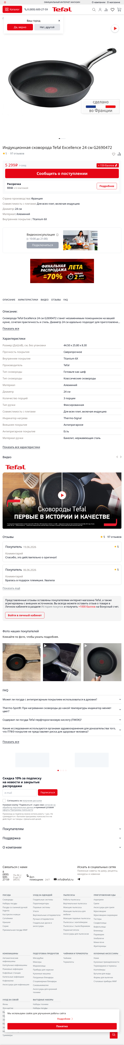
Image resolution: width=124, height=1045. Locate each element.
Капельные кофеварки (13, 976)
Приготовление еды (105, 895)
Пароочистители (71, 930)
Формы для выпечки (103, 977)
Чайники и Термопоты (75, 953)
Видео (45, 299)
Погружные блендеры (43, 977)
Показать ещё (11, 588)
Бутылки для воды (102, 973)
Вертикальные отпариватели (46, 915)
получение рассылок (32, 800)
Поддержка (12, 838)
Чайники (67, 958)
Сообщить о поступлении (62, 173)
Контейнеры (99, 969)
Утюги (36, 911)
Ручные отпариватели (43, 919)
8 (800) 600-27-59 (37, 9)
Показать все (11, 328)
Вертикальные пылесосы (75, 903)
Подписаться (48, 792)
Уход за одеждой (42, 895)
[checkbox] (4, 800)
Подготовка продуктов (46, 953)
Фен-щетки (8, 1008)
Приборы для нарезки (43, 969)
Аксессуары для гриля (104, 907)
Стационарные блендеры (45, 981)
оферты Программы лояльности (18, 810)
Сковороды (8, 899)
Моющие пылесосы (72, 907)
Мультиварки (100, 911)
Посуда (7, 895)
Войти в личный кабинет (25, 615)
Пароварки (99, 934)
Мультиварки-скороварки (105, 915)
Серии (5, 926)
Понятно (62, 1026)
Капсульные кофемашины (15, 965)
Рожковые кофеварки (13, 969)
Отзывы (56, 299)
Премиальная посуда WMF (15, 930)
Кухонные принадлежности (106, 962)
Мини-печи (99, 942)
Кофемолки (8, 980)
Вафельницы (100, 926)
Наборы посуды (10, 903)
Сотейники (8, 918)
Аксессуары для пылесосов (76, 933)
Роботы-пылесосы (71, 899)
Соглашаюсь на (24, 801)
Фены (5, 1004)
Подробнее (106, 186)
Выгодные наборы (43, 999)
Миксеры (37, 962)
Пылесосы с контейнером (75, 922)
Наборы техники (40, 1004)
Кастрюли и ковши (11, 914)
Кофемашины (10, 953)
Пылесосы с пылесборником (76, 926)
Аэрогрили (98, 899)
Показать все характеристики (21, 447)
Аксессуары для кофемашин (16, 984)
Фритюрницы (100, 946)
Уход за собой (10, 999)
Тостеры (98, 919)
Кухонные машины (42, 973)
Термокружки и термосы (105, 965)
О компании (12, 847)
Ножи (96, 958)
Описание (9, 299)
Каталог (15, 9)
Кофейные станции (12, 973)
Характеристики (28, 299)
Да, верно (20, 27)
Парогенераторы (41, 903)
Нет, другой (47, 27)
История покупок (52, 606)
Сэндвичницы (100, 922)
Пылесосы (69, 895)
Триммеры (8, 1035)
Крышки (6, 922)
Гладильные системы (43, 899)
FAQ (65, 299)
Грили (96, 903)
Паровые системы (41, 907)
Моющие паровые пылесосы (76, 918)
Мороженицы (39, 965)
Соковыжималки (40, 985)
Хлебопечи (99, 938)
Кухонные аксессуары (106, 953)
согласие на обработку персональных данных (29, 806)
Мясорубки (38, 958)
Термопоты (68, 962)
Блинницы (98, 930)
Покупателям (13, 829)
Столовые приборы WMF (105, 981)
